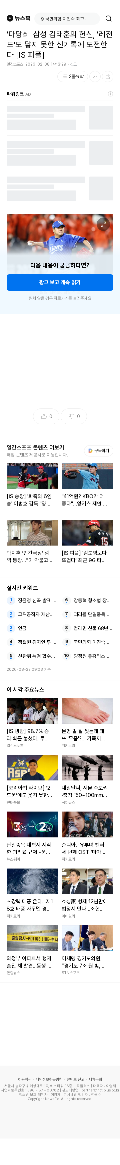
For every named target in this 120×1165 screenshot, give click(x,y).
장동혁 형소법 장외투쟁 (94, 601)
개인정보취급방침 (49, 1079)
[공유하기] (107, 76)
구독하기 (99, 450)
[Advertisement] (60, 1152)
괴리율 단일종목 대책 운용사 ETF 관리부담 (94, 614)
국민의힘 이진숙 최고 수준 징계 (94, 642)
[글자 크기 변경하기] (95, 76)
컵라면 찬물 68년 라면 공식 (94, 628)
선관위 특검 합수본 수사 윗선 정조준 (38, 656)
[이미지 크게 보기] (103, 224)
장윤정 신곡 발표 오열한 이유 (38, 601)
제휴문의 (95, 1079)
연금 (22, 628)
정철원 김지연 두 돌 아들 (38, 642)
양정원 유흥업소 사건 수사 (94, 656)
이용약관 (24, 1079)
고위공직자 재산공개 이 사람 (38, 614)
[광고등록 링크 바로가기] (110, 94)
